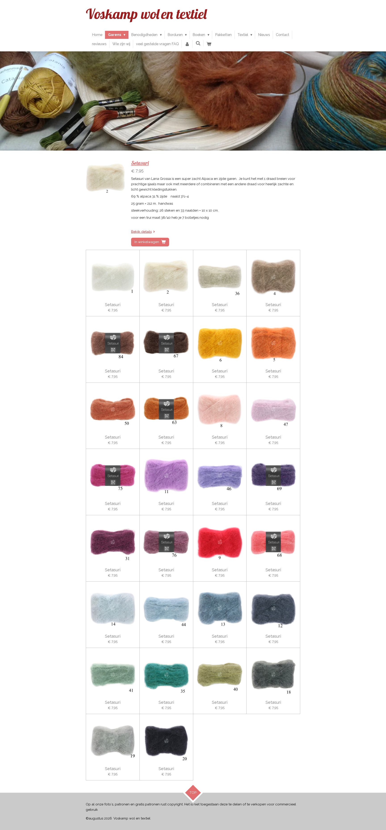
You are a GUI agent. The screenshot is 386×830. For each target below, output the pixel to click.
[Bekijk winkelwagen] (208, 44)
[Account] (187, 44)
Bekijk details (141, 232)
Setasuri (140, 163)
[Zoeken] (198, 43)
